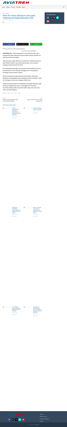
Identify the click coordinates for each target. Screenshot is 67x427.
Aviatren (37, 424)
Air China (5, 93)
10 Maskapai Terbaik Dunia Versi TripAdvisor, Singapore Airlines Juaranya (37, 309)
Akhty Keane (11, 19)
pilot (12, 93)
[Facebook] (48, 17)
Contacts (41, 421)
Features (18, 7)
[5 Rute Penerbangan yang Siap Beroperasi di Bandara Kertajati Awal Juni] (7, 110)
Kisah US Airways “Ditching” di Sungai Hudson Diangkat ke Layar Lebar (37, 210)
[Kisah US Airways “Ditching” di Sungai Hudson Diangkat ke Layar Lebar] (28, 255)
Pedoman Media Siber (44, 418)
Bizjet (23, 7)
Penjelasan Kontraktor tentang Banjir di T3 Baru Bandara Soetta (16, 210)
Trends (8, 7)
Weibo (19, 93)
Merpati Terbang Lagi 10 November (37, 108)
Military (13, 7)
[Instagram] (51, 17)
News (3, 7)
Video (15, 93)
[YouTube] (48, 21)
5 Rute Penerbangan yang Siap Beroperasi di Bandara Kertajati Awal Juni (16, 111)
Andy (9, 93)
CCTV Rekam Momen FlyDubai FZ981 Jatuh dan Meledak (16, 308)
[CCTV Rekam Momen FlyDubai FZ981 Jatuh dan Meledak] (7, 355)
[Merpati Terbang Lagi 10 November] (28, 156)
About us (41, 414)
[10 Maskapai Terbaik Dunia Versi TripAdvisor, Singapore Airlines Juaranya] (28, 355)
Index (4, 13)
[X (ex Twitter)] (54, 17)
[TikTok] (57, 17)
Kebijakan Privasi (43, 416)
